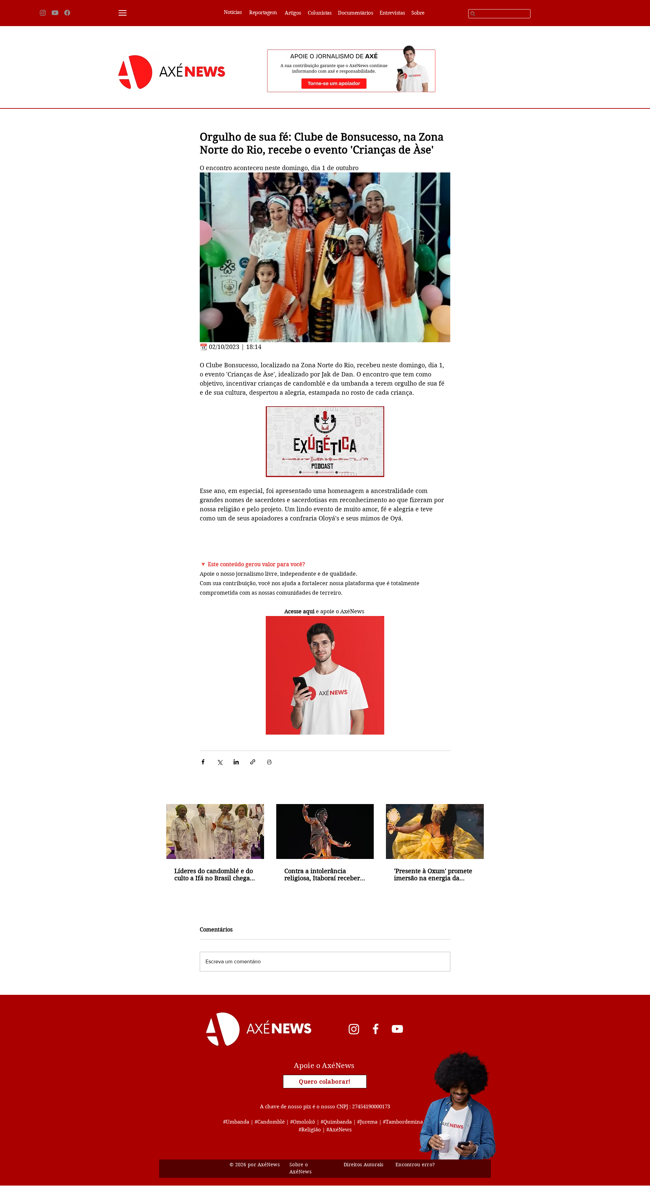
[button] (122, 13)
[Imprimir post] (269, 762)
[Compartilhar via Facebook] (203, 762)
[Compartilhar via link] (253, 762)
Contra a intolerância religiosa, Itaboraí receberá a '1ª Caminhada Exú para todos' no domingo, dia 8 (323, 874)
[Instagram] (43, 13)
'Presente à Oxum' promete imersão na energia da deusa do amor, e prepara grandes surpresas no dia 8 (433, 874)
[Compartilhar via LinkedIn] (236, 762)
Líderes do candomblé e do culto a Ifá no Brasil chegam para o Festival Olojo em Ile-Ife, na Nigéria (215, 874)
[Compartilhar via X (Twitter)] (219, 762)
